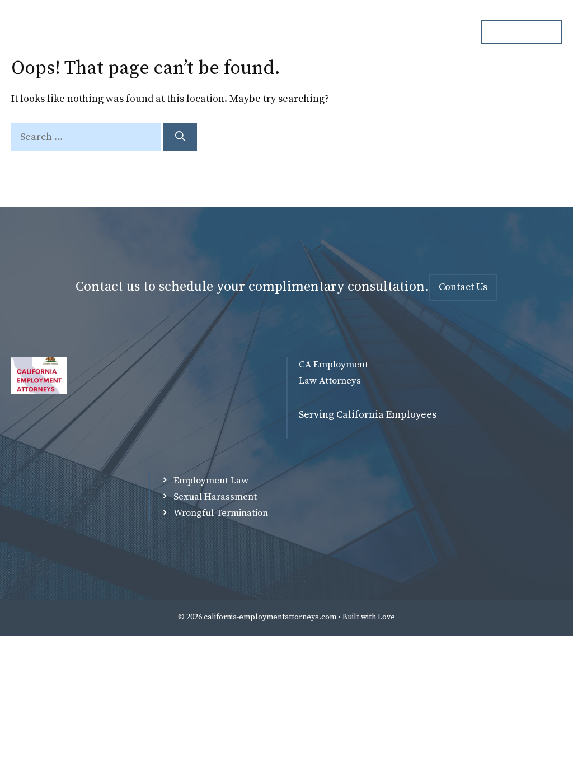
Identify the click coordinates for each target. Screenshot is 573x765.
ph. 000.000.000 (521, 31)
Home (174, 32)
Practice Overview (315, 32)
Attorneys (232, 32)
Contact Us (463, 287)
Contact (438, 32)
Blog (387, 32)
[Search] (180, 137)
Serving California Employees (367, 414)
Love (386, 617)
